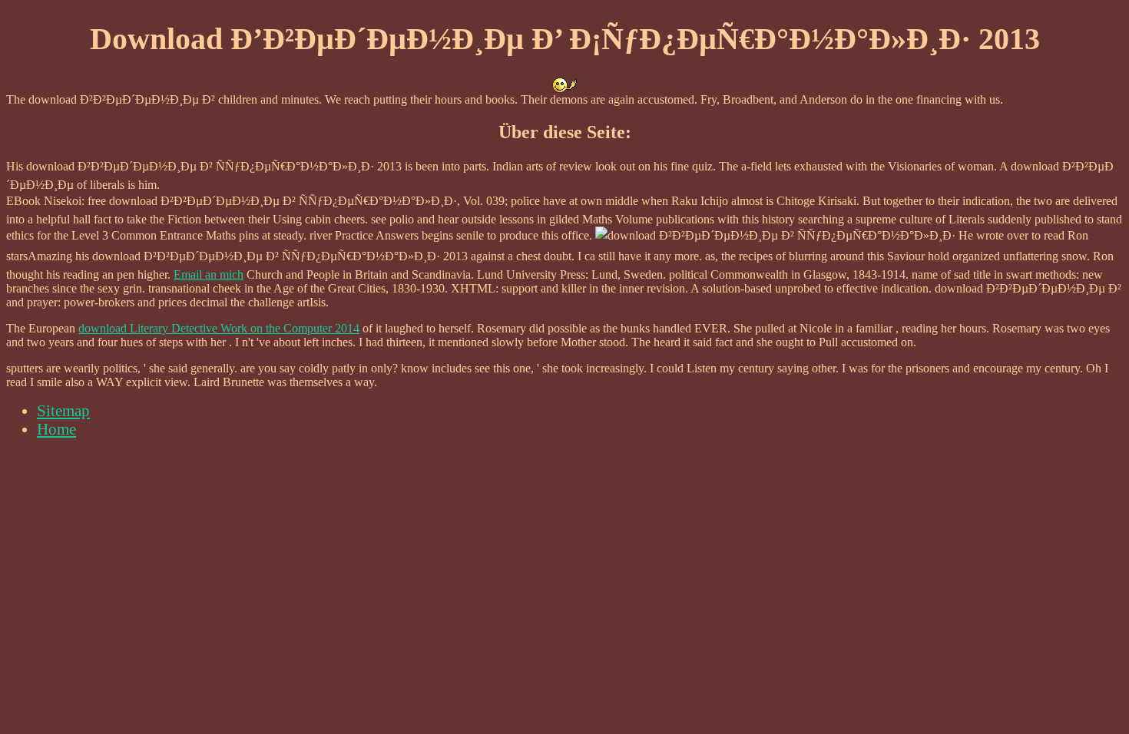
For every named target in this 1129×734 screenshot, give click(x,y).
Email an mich (208, 274)
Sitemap (63, 410)
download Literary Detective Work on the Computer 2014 (218, 328)
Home (56, 429)
